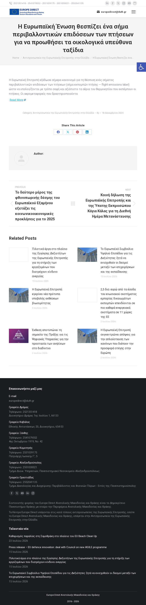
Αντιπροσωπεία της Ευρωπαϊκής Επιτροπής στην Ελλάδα (63, 112)
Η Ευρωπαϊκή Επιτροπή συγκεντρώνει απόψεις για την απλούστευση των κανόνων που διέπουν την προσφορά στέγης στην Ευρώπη (118, 341)
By (98, 112)
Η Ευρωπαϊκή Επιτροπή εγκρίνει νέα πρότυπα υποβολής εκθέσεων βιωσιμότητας (47, 296)
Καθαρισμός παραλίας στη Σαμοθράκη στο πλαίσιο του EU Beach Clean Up (53, 536)
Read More (16, 100)
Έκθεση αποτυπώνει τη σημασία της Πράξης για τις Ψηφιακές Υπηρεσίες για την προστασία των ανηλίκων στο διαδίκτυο (50, 339)
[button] (141, 67)
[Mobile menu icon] (133, 11)
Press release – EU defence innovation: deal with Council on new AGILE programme (58, 547)
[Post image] (18, 255)
